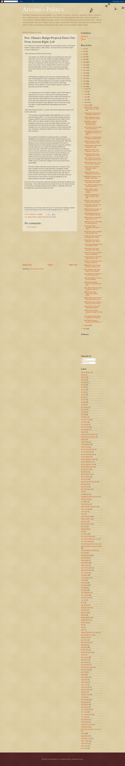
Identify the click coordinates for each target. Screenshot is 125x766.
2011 (84, 86)
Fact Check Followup (87, 536)
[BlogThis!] (49, 214)
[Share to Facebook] (53, 214)
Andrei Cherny (85, 442)
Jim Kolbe (84, 587)
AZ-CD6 (83, 397)
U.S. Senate (84, 712)
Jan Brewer (84, 575)
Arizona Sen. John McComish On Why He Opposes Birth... (93, 137)
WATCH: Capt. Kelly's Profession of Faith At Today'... (91, 293)
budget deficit (85, 736)
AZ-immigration (85, 429)
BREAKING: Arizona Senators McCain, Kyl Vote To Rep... (92, 302)
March (86, 102)
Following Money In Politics (89, 550)
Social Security (85, 687)
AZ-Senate (84, 422)
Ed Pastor (84, 526)
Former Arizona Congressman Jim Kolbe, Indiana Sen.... (92, 113)
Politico (83, 655)
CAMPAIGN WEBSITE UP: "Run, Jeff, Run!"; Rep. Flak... (92, 196)
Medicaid (83, 615)
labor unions (84, 746)
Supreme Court (85, 694)
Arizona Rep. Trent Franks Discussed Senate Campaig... (91, 168)
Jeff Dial (83, 580)
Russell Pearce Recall (87, 667)
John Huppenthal (86, 592)
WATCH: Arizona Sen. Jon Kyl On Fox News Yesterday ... (92, 163)
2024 (84, 51)
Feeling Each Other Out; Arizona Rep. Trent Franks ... (93, 173)
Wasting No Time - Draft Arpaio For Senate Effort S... (93, 222)
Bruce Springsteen (86, 489)
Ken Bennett (84, 605)
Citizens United (85, 499)
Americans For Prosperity (88, 434)
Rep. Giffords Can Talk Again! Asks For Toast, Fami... (92, 274)
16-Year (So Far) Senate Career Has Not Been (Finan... (93, 245)
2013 (84, 81)
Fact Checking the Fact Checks (90, 544)
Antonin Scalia (85, 447)
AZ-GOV (83, 409)
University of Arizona (87, 724)
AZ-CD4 (83, 392)
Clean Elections (85, 504)
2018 (84, 67)
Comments (86, 362)
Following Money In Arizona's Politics (91, 546)
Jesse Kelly (84, 585)
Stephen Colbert (85, 689)
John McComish (85, 597)
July (86, 91)
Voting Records (85, 727)
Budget (39, 217)
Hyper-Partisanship (86, 568)
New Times (84, 640)
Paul (84, 39)
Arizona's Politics (43, 9)
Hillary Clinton (85, 565)
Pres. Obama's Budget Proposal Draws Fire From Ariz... (93, 185)
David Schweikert (86, 516)
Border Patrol (84, 486)
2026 (84, 48)
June (86, 94)
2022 (84, 57)
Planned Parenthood (86, 652)
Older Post (73, 265)
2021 (84, 59)
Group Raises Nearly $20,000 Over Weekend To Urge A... (92, 181)
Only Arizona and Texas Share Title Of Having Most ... (92, 127)
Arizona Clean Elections (88, 449)
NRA (82, 627)
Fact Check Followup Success (89, 539)
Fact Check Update (86, 541)
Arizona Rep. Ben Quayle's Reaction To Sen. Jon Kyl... (92, 240)
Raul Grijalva (52, 217)
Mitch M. (85, 36)
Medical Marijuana (86, 617)
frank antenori (85, 743)
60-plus (83, 375)
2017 (84, 70)
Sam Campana (85, 677)
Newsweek (84, 645)
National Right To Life (87, 635)
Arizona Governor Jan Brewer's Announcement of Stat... (93, 236)
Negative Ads (85, 637)
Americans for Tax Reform (88, 437)
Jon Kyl (83, 600)
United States (85, 722)
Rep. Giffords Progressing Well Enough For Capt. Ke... (93, 288)
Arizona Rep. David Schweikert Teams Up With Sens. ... (93, 232)
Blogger (81, 759)
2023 (84, 54)
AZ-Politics (84, 417)
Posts (85, 359)
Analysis (83, 439)
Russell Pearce (85, 665)
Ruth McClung (85, 669)
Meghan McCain (85, 620)
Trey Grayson (85, 707)
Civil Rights (84, 501)
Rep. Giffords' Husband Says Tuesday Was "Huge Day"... (93, 316)
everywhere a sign (86, 738)
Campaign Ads (85, 494)
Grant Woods (84, 558)
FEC (82, 531)
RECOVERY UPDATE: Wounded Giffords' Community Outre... (90, 123)
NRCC (83, 630)
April (86, 99)
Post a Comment (32, 227)
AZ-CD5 (83, 394)
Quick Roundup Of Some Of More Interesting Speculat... (92, 214)
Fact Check (84, 534)
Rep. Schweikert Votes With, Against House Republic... (92, 270)
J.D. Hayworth (85, 573)
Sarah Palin (84, 679)
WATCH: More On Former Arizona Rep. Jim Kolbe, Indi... (91, 109)
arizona (83, 733)
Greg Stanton (85, 560)
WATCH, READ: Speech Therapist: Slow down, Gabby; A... (91, 190)
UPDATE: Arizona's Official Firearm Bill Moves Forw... (92, 142)
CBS (82, 491)
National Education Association (90, 632)
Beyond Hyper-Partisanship (88, 482)
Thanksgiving (85, 702)
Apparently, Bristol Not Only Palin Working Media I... (92, 306)
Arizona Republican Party (88, 459)
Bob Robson (84, 484)
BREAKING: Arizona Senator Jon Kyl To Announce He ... (92, 266)
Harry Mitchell (85, 563)
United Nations (85, 719)
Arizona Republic (86, 457)
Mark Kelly (84, 610)
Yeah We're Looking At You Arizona (91, 729)
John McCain (84, 595)
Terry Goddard (85, 699)
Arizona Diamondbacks (87, 454)
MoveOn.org (84, 622)
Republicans (84, 660)
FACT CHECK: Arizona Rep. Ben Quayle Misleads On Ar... (93, 158)
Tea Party (84, 697)
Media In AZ (84, 612)
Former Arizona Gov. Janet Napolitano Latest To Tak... (92, 154)
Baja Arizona (84, 472)
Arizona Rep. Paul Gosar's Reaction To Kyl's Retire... (92, 249)
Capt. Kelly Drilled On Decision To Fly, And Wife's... (93, 278)
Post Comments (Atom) (37, 269)
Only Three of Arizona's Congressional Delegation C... (93, 321)
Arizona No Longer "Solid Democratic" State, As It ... (92, 150)
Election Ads (84, 529)
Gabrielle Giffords (86, 555)
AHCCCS (83, 377)
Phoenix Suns (85, 650)
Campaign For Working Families (90, 496)
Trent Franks (84, 704)
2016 (84, 73)
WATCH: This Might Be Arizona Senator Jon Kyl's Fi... (93, 261)
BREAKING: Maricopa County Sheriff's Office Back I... (92, 177)
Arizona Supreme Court (87, 464)
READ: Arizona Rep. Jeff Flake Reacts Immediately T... (93, 253)
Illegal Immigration (86, 570)
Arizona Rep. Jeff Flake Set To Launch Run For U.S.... (93, 205)
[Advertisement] (49, 247)
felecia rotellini (85, 741)
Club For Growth (85, 509)
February (87, 105)
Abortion (83, 432)
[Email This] (47, 214)
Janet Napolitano (86, 578)
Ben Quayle (84, 479)
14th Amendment (86, 372)
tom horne (84, 748)
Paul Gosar (45, 217)
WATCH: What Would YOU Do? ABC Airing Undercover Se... (93, 298)
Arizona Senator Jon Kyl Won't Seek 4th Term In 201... (92, 257)
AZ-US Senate (85, 427)
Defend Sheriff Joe (86, 519)
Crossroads (84, 511)
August (87, 89)
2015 (84, 75)
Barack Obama (32, 217)
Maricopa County (86, 607)
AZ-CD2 (83, 387)
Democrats (84, 521)
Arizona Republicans (87, 462)
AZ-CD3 (83, 390)
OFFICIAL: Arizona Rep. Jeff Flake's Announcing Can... (92, 201)
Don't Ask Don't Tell (86, 524)
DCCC (83, 514)
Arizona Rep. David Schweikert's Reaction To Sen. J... (92, 227)
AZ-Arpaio (84, 382)
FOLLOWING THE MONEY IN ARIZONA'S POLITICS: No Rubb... (92, 133)
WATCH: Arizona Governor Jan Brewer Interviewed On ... (93, 209)
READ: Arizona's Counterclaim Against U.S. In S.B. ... (92, 218)
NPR (82, 625)
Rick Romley (84, 662)
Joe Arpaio (84, 590)
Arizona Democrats (86, 452)
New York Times (85, 642)
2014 (84, 78)
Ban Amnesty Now (86, 474)
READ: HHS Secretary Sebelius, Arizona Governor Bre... (92, 283)
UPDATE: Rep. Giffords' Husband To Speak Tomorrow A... (93, 312)
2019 (84, 65)
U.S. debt (83, 717)
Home (50, 265)
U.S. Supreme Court (86, 714)
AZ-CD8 (83, 402)
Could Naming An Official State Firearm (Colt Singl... (93, 146)
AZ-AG (83, 380)
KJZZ (82, 602)
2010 (84, 329)
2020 (84, 62)
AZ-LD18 (83, 412)
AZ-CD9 (83, 404)
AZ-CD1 (83, 385)
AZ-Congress (84, 407)
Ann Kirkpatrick (85, 444)
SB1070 (83, 674)
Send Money (84, 682)
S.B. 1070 (84, 672)
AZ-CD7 (83, 399)
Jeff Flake (84, 582)
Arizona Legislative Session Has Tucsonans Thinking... (92, 118)
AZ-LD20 (83, 414)
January (87, 325)
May (86, 97)
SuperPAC (84, 692)
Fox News (84, 553)
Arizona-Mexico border (87, 467)
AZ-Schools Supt (86, 419)
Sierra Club (84, 684)
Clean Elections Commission (89, 506)
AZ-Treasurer (84, 424)
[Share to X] (51, 214)
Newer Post (27, 265)
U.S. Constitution (86, 709)
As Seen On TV (85, 469)
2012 (84, 84)
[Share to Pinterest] (55, 214)
